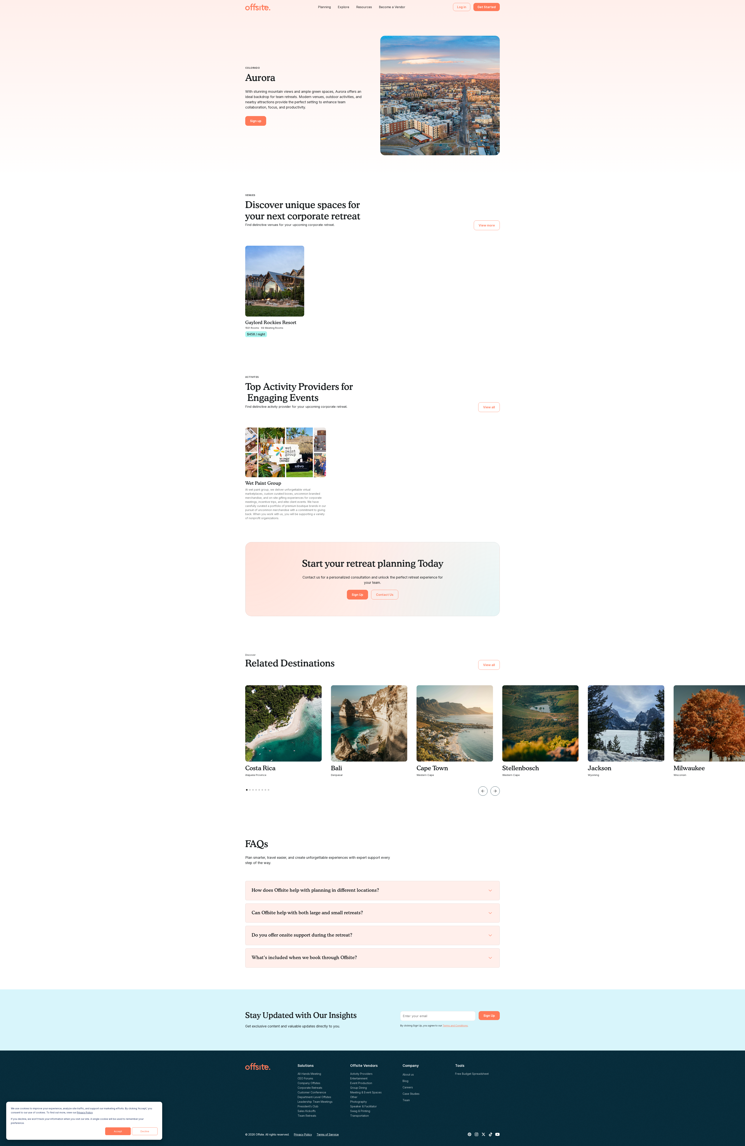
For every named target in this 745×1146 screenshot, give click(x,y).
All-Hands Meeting (309, 1073)
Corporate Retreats (310, 1087)
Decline (144, 1131)
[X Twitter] (483, 1134)
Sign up (255, 121)
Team (406, 1100)
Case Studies (411, 1093)
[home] (257, 6)
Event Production (361, 1083)
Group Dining (358, 1087)
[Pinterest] (469, 1134)
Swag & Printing (360, 1111)
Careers (408, 1087)
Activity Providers (361, 1073)
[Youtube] (497, 1134)
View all (489, 407)
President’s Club (308, 1106)
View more (487, 225)
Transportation (359, 1115)
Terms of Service (328, 1134)
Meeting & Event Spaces (366, 1092)
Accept (118, 1131)
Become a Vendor (392, 7)
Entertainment (358, 1078)
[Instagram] (476, 1134)
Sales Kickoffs (307, 1111)
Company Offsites (309, 1083)
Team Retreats (307, 1115)
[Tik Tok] (490, 1134)
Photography (358, 1101)
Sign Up (357, 595)
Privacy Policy (85, 1112)
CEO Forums (305, 1078)
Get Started (486, 7)
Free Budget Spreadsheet (472, 1073)
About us (408, 1074)
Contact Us (384, 595)
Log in (461, 7)
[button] (324, 7)
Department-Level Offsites (314, 1097)
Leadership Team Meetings (315, 1101)
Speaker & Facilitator (363, 1106)
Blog (405, 1081)
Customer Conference (312, 1092)
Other (353, 1097)
